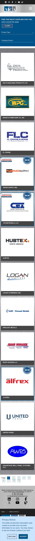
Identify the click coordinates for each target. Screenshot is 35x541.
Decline (12, 536)
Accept (23, 536)
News (3, 511)
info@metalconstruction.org (18, 496)
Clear (7, 26)
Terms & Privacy (14, 511)
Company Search (7, 40)
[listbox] (17, 32)
